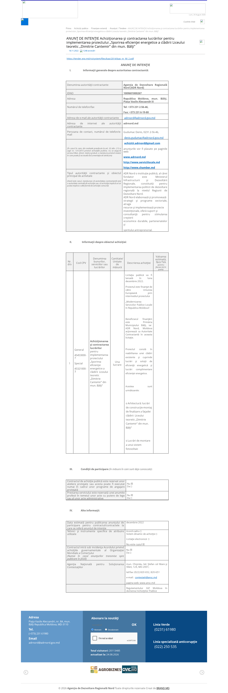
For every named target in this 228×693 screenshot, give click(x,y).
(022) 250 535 (165, 646)
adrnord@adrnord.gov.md (44, 642)
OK (134, 624)
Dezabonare (113, 630)
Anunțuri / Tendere (118, 28)
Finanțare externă (99, 28)
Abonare (97, 630)
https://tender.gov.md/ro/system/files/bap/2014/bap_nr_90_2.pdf (100, 58)
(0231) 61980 (165, 629)
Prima (68, 28)
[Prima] (24, 24)
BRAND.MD (163, 688)
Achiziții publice (81, 28)
